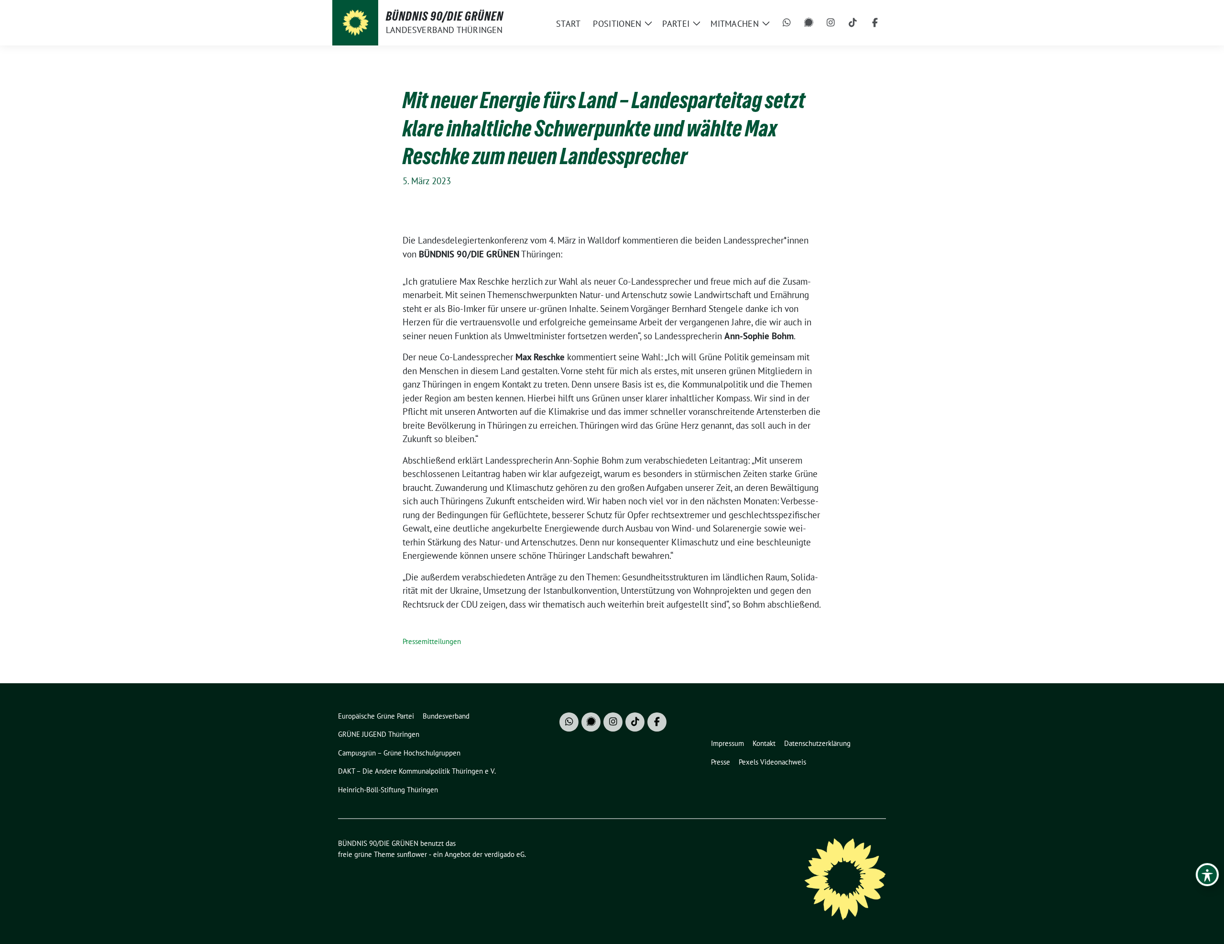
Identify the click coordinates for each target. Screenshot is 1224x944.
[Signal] (809, 23)
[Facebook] (875, 23)
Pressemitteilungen (432, 641)
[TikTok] (853, 23)
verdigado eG (504, 854)
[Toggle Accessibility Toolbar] (1207, 874)
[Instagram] (831, 23)
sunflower (412, 854)
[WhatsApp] (787, 23)
